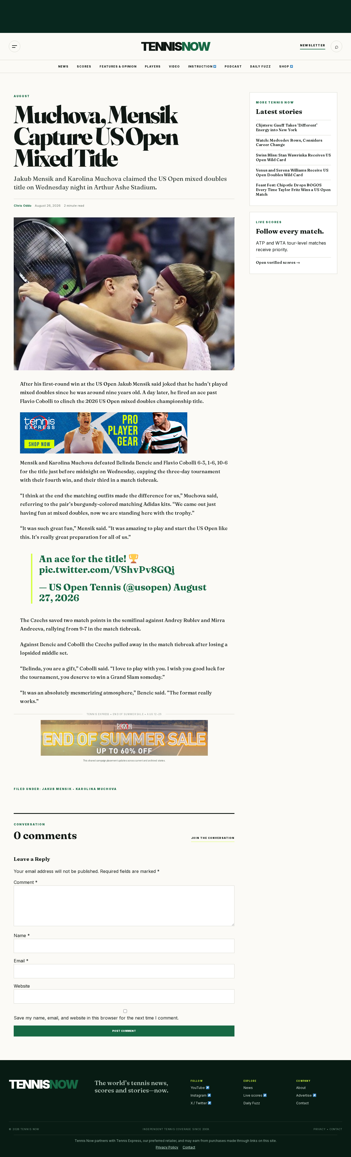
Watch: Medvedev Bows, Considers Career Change (289, 142)
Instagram (199, 1095)
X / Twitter (199, 1103)
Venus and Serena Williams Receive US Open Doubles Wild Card (292, 172)
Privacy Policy (167, 1147)
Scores (84, 66)
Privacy (319, 1129)
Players (153, 66)
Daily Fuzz (260, 66)
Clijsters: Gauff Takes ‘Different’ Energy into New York (286, 127)
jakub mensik (57, 789)
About (301, 1088)
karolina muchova (96, 789)
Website (22, 986)
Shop (284, 66)
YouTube (198, 1088)
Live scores (253, 1095)
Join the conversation (212, 837)
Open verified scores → (278, 262)
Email (21, 960)
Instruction (200, 66)
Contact (302, 1103)
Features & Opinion (118, 66)
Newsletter (312, 45)
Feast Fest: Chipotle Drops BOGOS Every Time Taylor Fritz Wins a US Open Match (293, 190)
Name (22, 935)
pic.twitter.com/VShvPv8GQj (107, 569)
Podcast (233, 66)
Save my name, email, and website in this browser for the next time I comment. (96, 1018)
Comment (26, 882)
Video (174, 66)
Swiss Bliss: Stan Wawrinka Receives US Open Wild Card (293, 157)
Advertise (304, 1095)
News (63, 66)
